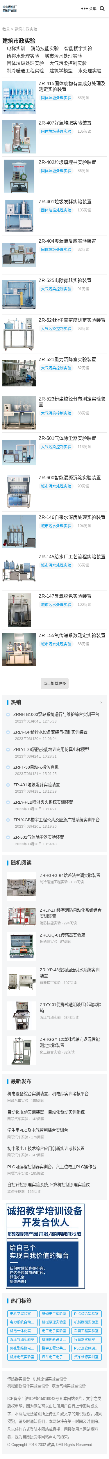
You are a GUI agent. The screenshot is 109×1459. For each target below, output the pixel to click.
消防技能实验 (45, 48)
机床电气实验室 (22, 1357)
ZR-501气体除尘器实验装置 (67, 438)
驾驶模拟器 (16, 1192)
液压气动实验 (50, 1018)
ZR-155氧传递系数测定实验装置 (72, 635)
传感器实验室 (84, 1340)
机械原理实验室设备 (50, 1379)
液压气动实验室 (22, 1340)
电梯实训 (16, 48)
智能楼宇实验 (78, 48)
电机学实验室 (20, 1314)
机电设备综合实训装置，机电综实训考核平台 (48, 1093)
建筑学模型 (61, 70)
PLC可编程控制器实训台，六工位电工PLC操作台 (51, 1166)
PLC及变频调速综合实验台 (88, 1348)
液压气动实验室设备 (69, 1386)
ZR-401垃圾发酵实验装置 (65, 201)
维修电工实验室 (54, 1314)
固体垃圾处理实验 (25, 63)
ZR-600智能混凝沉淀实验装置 (70, 477)
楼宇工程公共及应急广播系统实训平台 (55, 1348)
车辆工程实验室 (86, 1331)
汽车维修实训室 (86, 1357)
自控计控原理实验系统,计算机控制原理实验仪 (48, 1184)
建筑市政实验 (26, 29)
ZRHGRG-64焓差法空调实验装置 (70, 875)
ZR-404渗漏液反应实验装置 (67, 241)
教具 (6, 29)
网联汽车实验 (17, 1101)
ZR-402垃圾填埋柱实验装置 (67, 162)
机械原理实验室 (54, 1322)
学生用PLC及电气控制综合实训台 (37, 1130)
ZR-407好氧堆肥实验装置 (65, 122)
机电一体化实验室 (23, 1331)
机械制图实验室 (86, 1322)
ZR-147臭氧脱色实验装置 (65, 596)
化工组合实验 (50, 1052)
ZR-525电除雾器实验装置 (65, 280)
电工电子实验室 (54, 1331)
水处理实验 (89, 70)
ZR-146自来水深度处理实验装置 (72, 517)
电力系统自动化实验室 (23, 1322)
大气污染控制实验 (68, 63)
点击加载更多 (54, 683)
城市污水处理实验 (63, 56)
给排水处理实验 (23, 56)
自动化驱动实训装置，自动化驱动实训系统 (46, 1112)
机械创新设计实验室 (55, 1340)
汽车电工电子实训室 (55, 1357)
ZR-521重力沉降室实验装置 (67, 359)
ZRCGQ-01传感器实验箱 (62, 935)
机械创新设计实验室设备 (28, 1386)
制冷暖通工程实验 (25, 70)
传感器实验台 (18, 1379)
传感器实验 (48, 942)
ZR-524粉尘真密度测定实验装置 (72, 320)
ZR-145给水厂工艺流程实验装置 (72, 556)
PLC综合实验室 (86, 1314)
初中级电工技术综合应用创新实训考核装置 (46, 1148)
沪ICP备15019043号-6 (43, 1398)
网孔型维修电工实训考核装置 (23, 1348)
